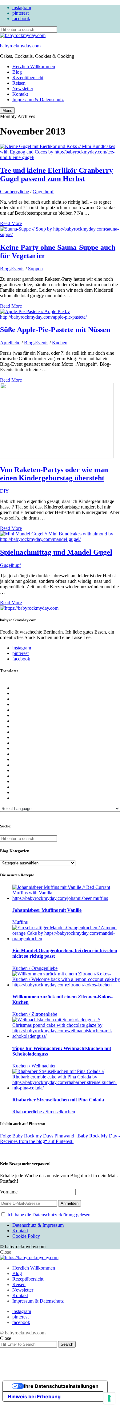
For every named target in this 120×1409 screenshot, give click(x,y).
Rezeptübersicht (27, 77)
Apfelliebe (10, 342)
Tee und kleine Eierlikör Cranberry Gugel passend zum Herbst (56, 174)
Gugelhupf (43, 191)
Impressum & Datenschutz (38, 99)
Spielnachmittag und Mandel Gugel (56, 552)
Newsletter (22, 88)
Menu (7, 110)
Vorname (9, 1191)
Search (67, 1344)
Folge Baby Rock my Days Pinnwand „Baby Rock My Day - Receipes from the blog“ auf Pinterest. (60, 1138)
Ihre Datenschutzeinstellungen (61, 1386)
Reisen (19, 83)
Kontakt (20, 94)
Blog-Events (12, 268)
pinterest (20, 13)
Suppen (35, 268)
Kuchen (59, 342)
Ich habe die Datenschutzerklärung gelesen (48, 1214)
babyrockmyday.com (20, 45)
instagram (21, 7)
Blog (17, 72)
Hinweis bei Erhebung (34, 1396)
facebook (21, 18)
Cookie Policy (26, 1236)
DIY (4, 491)
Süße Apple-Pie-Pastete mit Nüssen (55, 330)
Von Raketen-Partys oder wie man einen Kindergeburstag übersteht (54, 474)
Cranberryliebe (14, 191)
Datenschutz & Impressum (38, 1225)
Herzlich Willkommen (33, 66)
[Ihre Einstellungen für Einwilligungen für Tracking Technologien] (109, 1398)
